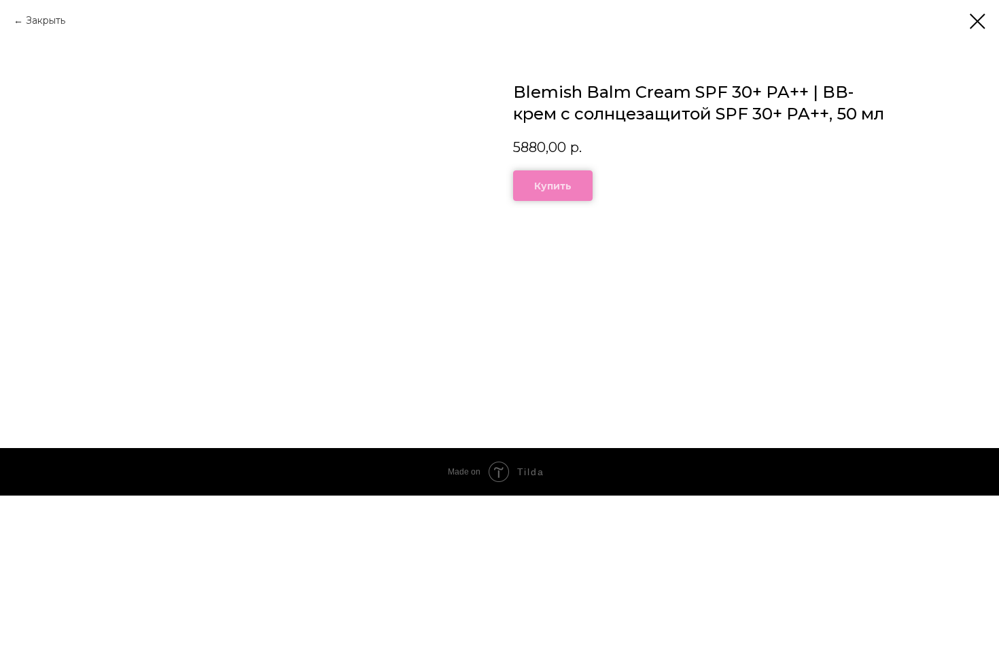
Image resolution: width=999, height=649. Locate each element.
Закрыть (45, 20)
